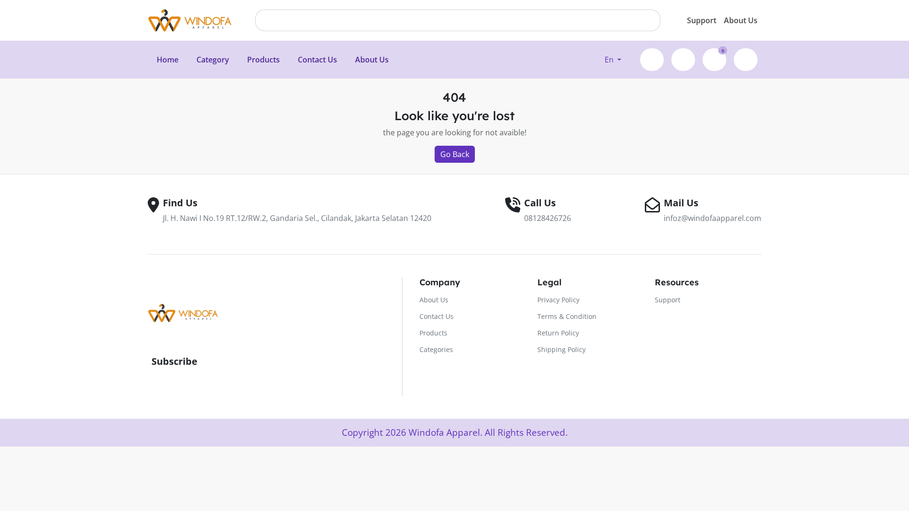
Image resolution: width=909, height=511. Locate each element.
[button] (613, 59)
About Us (741, 20)
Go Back (454, 154)
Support (701, 20)
